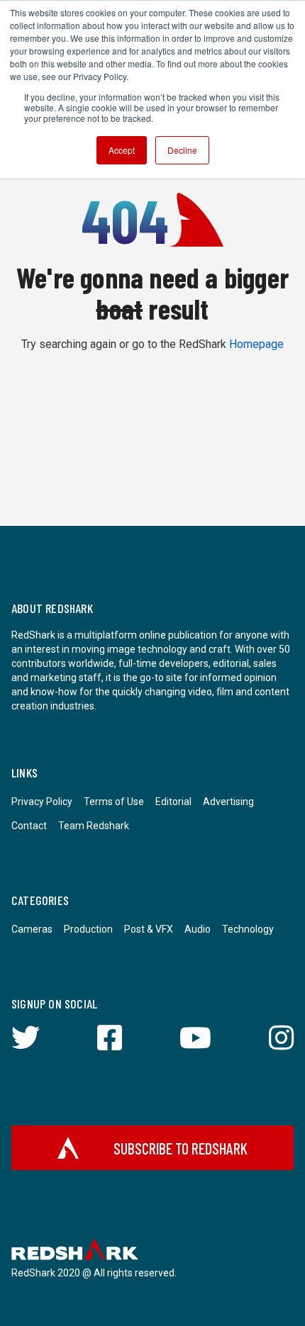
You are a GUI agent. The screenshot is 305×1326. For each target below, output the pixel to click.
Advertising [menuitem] (228, 801)
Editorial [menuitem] (173, 801)
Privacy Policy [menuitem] (41, 801)
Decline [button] (182, 150)
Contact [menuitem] (29, 825)
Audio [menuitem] (197, 929)
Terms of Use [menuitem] (114, 801)
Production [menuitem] (88, 929)
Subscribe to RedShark (180, 1148)
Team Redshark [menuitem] (93, 825)
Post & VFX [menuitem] (148, 929)
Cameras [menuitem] (31, 929)
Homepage (256, 344)
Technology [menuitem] (248, 929)
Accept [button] (122, 150)
